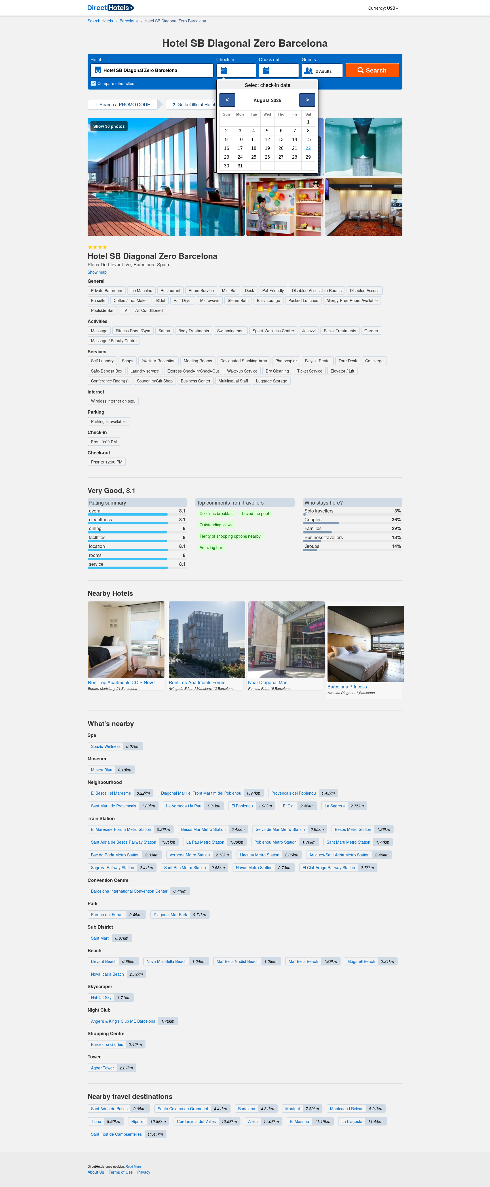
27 (281, 157)
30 (226, 165)
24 (240, 157)
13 (281, 139)
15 (308, 139)
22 (308, 148)
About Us (96, 1172)
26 (267, 157)
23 (226, 157)
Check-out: (269, 59)
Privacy (143, 1172)
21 (294, 148)
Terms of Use (121, 1172)
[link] (111, 8)
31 (240, 165)
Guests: (309, 59)
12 (267, 139)
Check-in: (225, 59)
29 (308, 157)
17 (240, 148)
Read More (133, 1166)
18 (253, 148)
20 (281, 148)
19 (267, 148)
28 (294, 157)
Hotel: (96, 59)
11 (253, 139)
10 (240, 139)
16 (226, 148)
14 (294, 139)
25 (253, 157)
